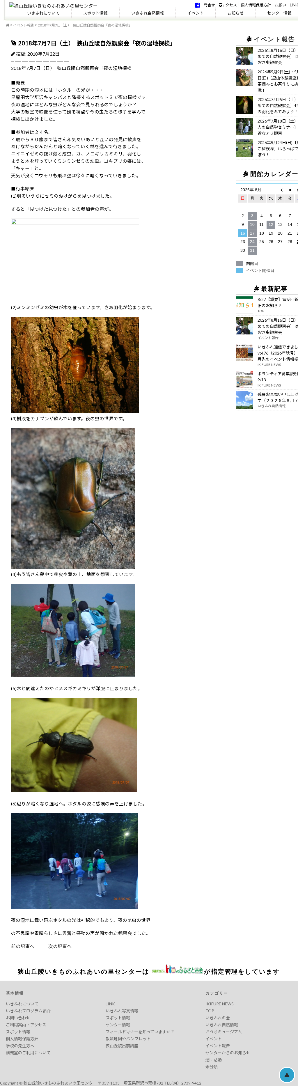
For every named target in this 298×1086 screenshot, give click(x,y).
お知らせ (235, 12)
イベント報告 (23, 25)
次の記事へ (53, 946)
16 (242, 233)
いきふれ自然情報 (147, 12)
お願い (280, 5)
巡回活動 (213, 1059)
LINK (294, 5)
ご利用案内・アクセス (26, 1024)
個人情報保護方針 (256, 5)
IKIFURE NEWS (219, 1003)
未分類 (211, 1066)
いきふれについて (43, 12)
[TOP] (7, 25)
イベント (195, 12)
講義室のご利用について (28, 1052)
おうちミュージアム (223, 1031)
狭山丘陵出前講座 (122, 1045)
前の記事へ (22, 946)
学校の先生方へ (20, 1045)
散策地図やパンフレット (128, 1038)
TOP (209, 1010)
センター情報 (118, 1024)
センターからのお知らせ (227, 1052)
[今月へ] (289, 190)
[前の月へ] (280, 190)
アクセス (229, 5)
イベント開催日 (260, 270)
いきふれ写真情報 (122, 1010)
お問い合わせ (18, 1017)
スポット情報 (95, 12)
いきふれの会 (217, 1017)
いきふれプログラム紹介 (28, 1010)
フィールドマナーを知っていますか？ (140, 1031)
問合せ (209, 5)
